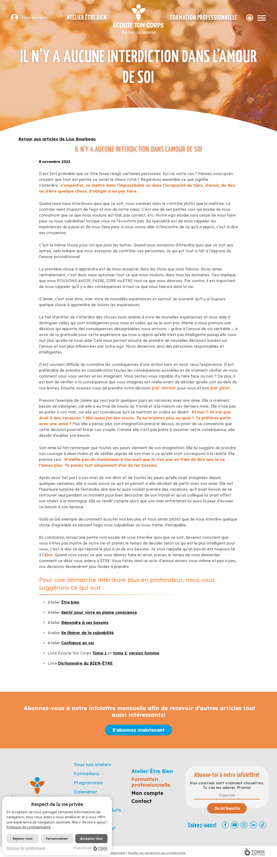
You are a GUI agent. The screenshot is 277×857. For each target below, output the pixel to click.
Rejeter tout (23, 838)
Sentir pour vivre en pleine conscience (99, 612)
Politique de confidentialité (28, 827)
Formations (86, 773)
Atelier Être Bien (87, 17)
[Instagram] (244, 824)
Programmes (88, 782)
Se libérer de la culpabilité (87, 632)
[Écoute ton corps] (138, 19)
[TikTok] (262, 824)
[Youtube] (234, 824)
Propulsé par (83, 848)
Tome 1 (99, 653)
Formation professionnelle (203, 17)
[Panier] (249, 17)
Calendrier (85, 791)
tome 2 (120, 653)
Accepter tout (91, 838)
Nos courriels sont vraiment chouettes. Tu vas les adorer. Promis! (227, 785)
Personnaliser (57, 838)
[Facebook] (225, 824)
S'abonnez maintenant (138, 730)
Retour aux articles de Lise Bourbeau (57, 138)
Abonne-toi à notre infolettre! (226, 775)
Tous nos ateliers (92, 764)
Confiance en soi (77, 642)
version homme (144, 653)
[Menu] (261, 18)
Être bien (70, 602)
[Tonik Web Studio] (254, 852)
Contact (141, 801)
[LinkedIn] (253, 824)
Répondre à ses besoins (84, 622)
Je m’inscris (227, 808)
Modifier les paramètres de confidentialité (156, 853)
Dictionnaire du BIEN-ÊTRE (85, 663)
